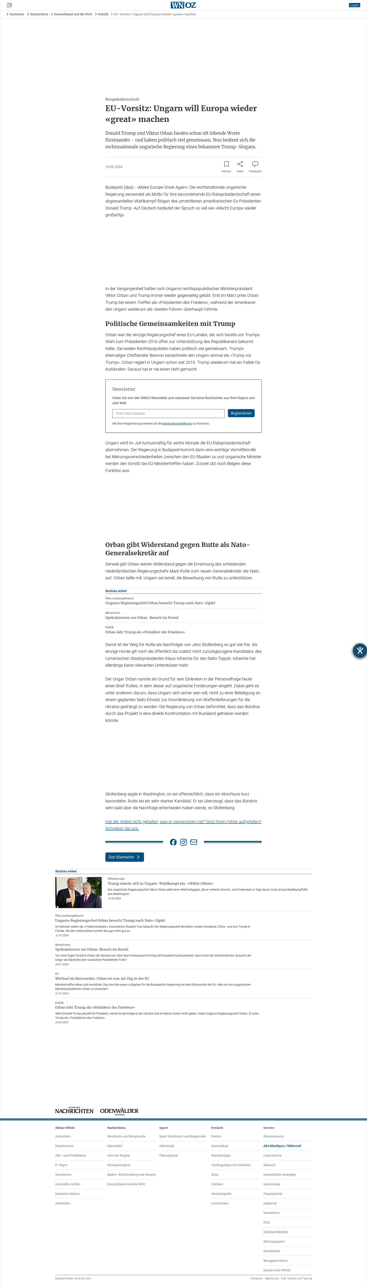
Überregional (168, 1155)
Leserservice (272, 1155)
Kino (214, 1174)
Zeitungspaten (274, 1241)
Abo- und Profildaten (70, 1155)
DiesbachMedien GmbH (73, 1278)
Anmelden (63, 1136)
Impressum (256, 1278)
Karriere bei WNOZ (277, 1270)
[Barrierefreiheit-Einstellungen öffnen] (360, 651)
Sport (163, 1128)
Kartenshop (219, 1146)
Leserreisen (220, 1203)
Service (268, 1128)
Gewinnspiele (221, 1194)
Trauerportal (272, 1194)
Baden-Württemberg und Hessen (131, 1174)
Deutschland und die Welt (126, 1184)
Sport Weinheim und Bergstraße (182, 1136)
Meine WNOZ (65, 1128)
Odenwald (114, 1146)
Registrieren (64, 1146)
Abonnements (273, 1136)
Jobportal (270, 1203)
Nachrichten (116, 1128)
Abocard (269, 1165)
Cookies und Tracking (299, 1278)
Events (216, 1136)
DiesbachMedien (275, 1232)
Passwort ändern (67, 1194)
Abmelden (62, 1203)
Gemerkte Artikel (67, 1184)
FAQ (266, 1222)
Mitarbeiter (271, 1251)
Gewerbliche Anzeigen (279, 1174)
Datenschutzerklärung (177, 423)
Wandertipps (220, 1155)
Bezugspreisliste (275, 1261)
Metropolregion (118, 1165)
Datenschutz (272, 1278)
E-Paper (61, 1165)
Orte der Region (118, 1155)
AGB (283, 1278)
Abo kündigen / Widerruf (282, 1146)
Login (354, 5)
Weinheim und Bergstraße (126, 1136)
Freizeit (217, 1128)
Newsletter (63, 1174)
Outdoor (217, 1184)
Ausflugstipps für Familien (231, 1165)
